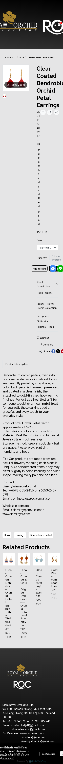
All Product (43, 321)
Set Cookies (48, 753)
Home (8, 57)
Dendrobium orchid (41, 535)
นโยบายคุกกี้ (8, 758)
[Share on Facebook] (53, 351)
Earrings (41, 326)
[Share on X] (58, 351)
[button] (54, 24)
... (15, 57)
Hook (21, 57)
